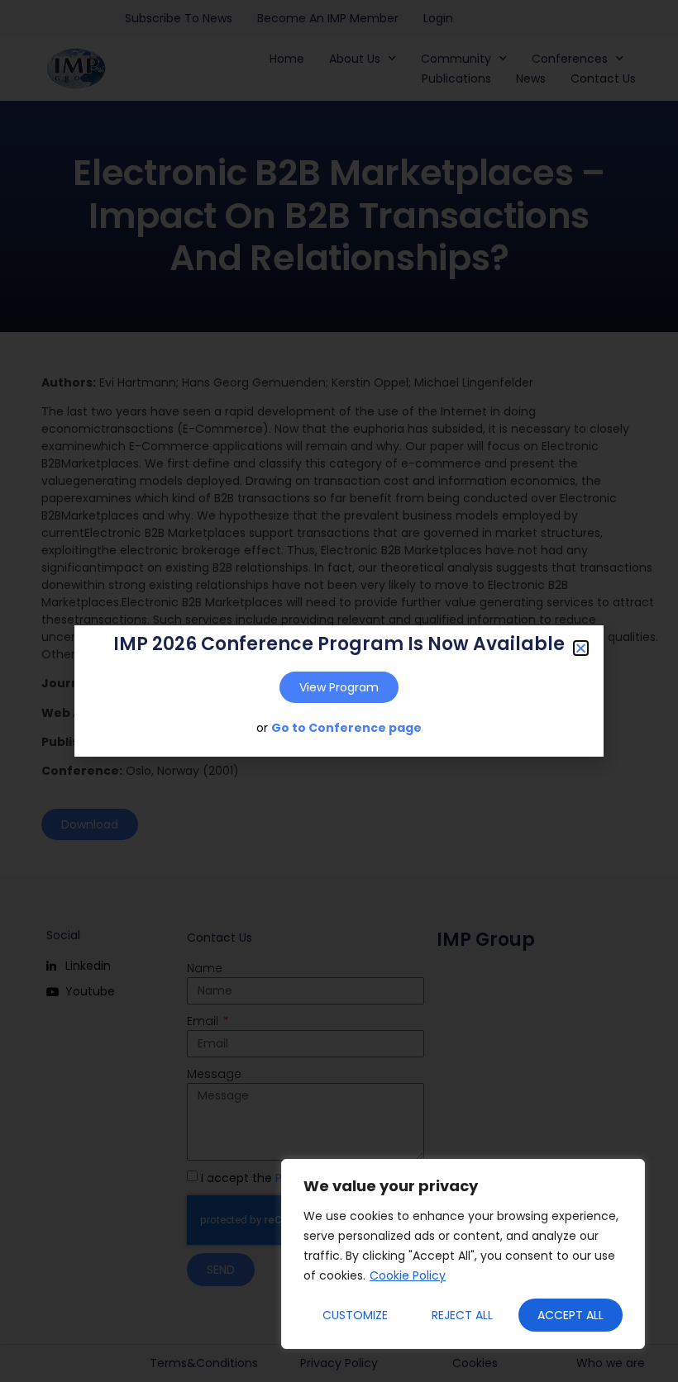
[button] (581, 648)
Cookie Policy (408, 1275)
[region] (463, 1254)
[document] (339, 691)
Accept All (570, 1315)
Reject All (462, 1315)
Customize (355, 1315)
